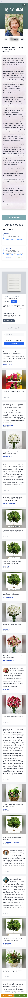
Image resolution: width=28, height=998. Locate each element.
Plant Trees (20, 242)
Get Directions (8, 242)
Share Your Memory (8, 320)
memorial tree (19, 202)
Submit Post (14, 343)
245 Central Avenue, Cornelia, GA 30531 (15, 239)
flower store (18, 204)
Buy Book (14, 301)
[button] (14, 379)
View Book (6, 301)
